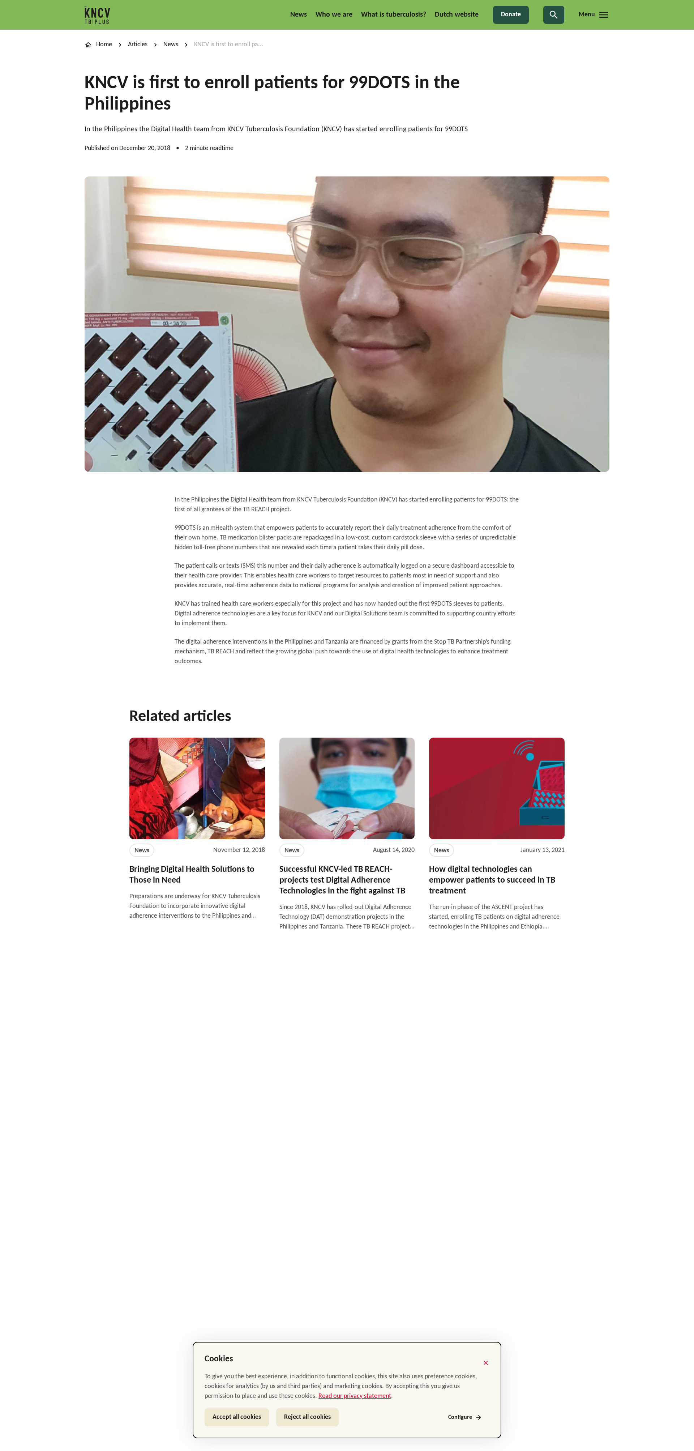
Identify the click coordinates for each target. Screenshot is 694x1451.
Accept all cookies (237, 1417)
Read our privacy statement (354, 1396)
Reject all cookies (307, 1417)
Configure (460, 1417)
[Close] (485, 1363)
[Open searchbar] (553, 15)
